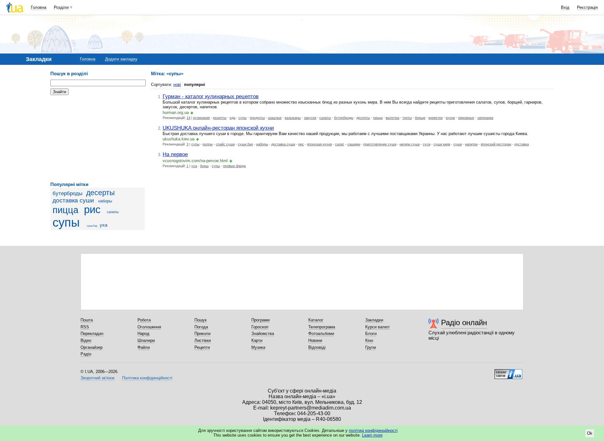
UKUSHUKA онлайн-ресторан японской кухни (218, 128)
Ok (589, 433)
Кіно (369, 340)
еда (232, 118)
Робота (144, 320)
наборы (105, 201)
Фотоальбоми (321, 333)
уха (103, 225)
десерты (100, 193)
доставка (521, 144)
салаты (113, 212)
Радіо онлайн (464, 322)
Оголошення (149, 327)
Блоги (371, 333)
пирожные (466, 118)
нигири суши (410, 144)
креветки (435, 118)
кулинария (201, 118)
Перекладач (92, 333)
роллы (208, 144)
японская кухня (319, 144)
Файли (143, 347)
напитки (471, 144)
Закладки (374, 320)
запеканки (485, 118)
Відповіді (317, 347)
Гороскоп (259, 327)
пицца (65, 210)
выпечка (392, 118)
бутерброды (67, 193)
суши (457, 144)
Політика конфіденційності (147, 378)
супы (66, 222)
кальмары (293, 118)
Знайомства (262, 333)
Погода (201, 327)
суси (426, 144)
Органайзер (92, 347)
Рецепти (202, 347)
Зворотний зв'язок (98, 378)
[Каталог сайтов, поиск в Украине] (508, 371)
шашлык (275, 118)
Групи (370, 347)
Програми (260, 320)
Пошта (87, 320)
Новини (315, 340)
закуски (310, 118)
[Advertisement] (97, 138)
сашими (353, 144)
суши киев (441, 144)
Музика (258, 347)
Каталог (315, 320)
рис (92, 209)
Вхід (565, 7)
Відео (86, 340)
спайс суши (225, 144)
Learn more (372, 435)
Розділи (61, 7)
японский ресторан (496, 144)
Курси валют (377, 327)
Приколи (202, 333)
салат (339, 144)
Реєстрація (587, 7)
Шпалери (146, 340)
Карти (256, 340)
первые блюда (234, 166)
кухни (450, 118)
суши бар (92, 225)
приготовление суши (379, 144)
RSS (85, 327)
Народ (143, 333)
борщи (420, 118)
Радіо (86, 354)
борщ (204, 166)
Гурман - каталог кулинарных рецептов (211, 96)
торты (407, 118)
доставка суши (73, 200)
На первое (175, 154)
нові (177, 84)
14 (188, 118)
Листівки (202, 340)
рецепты (219, 118)
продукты (257, 118)
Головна (38, 7)
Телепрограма (321, 327)
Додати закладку (121, 59)
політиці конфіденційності (373, 430)
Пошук (200, 320)
